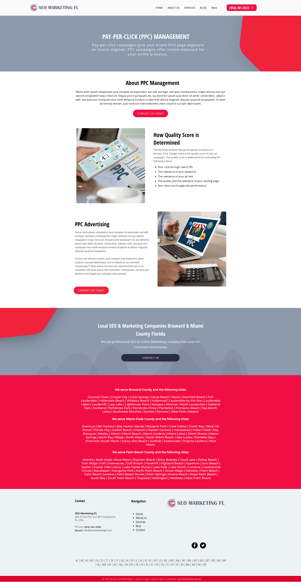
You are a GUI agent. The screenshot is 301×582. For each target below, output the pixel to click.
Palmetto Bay (204, 437)
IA (145, 560)
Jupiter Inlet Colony (107, 467)
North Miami (135, 437)
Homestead (182, 430)
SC (152, 564)
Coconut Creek (98, 397)
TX (167, 564)
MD (172, 560)
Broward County (140, 389)
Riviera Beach (178, 474)
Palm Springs (156, 474)
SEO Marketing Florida (189, 578)
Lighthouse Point (137, 404)
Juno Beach (210, 463)
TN (162, 564)
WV (193, 564)
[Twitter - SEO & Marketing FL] (203, 545)
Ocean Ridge (174, 470)
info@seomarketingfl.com (98, 530)
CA (97, 560)
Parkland (99, 408)
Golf (102, 463)
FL (116, 560)
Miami (115, 433)
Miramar (172, 404)
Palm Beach (209, 470)
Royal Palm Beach (203, 474)
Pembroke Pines (144, 408)
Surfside (155, 441)
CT (107, 560)
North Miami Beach (160, 437)
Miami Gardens (154, 433)
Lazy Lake (115, 404)
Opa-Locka (184, 437)
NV (219, 560)
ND (121, 564)
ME (166, 560)
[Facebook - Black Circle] (195, 545)
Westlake (177, 478)
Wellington (160, 478)
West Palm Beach (198, 478)
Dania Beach (160, 397)
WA (188, 564)
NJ (98, 564)
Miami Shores (197, 433)
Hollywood (159, 400)
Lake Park (160, 467)
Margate (158, 404)
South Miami (110, 441)
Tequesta (143, 478)
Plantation (166, 408)
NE (213, 560)
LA (160, 560)
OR (137, 564)
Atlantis (88, 459)
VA (182, 564)
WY (204, 564)
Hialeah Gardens (159, 430)
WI (199, 564)
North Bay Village (111, 437)
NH (224, 560)
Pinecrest (92, 441)
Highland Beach (172, 463)
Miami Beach (131, 433)
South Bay (98, 478)
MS (196, 560)
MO (201, 560)
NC (115, 564)
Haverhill (151, 463)
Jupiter (86, 467)
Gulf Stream (134, 463)
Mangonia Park (123, 470)
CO (102, 560)
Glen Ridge (89, 463)
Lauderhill (99, 404)
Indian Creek (202, 430)
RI (147, 564)
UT (172, 564)
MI (183, 560)
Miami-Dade (135, 419)
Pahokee (192, 470)
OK (132, 564)
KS (150, 560)
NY (110, 564)
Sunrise (148, 411)
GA (122, 560)
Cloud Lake (187, 459)
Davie (176, 397)
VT (177, 564)
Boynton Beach (144, 459)
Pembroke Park (119, 408)
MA (178, 560)
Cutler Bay (196, 426)
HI (127, 560)
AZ (87, 560)
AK (82, 560)
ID (132, 560)
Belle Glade (104, 459)
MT (208, 560)
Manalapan (102, 470)
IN (141, 560)
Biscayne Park (156, 426)
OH (126, 564)
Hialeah (139, 430)
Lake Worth (177, 467)
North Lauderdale (192, 404)
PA (142, 564)
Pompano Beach (188, 408)
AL (77, 560)
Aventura (88, 426)
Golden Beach (122, 430)
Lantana (194, 467)
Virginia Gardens (195, 441)
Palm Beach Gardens (99, 474)
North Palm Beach (149, 470)
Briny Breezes (167, 459)
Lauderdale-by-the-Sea (185, 400)
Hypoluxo (192, 463)
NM (104, 564)
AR (92, 560)
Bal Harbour (106, 426)
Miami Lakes (176, 433)
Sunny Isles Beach (135, 441)
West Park (178, 411)
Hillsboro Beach (138, 400)
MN (189, 560)
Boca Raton (122, 459)
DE (112, 560)
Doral (210, 426)
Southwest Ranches (127, 411)
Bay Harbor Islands (130, 426)
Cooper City (119, 397)
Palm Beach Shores (130, 474)
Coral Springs (139, 397)
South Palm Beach (121, 478)
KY (155, 560)
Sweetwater (172, 441)
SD (157, 564)
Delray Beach (207, 459)
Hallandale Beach (111, 400)
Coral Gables (178, 426)
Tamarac (162, 411)
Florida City (101, 430)
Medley (103, 433)
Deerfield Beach (193, 397)
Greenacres (116, 463)
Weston (193, 411)
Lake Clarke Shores (136, 467)
